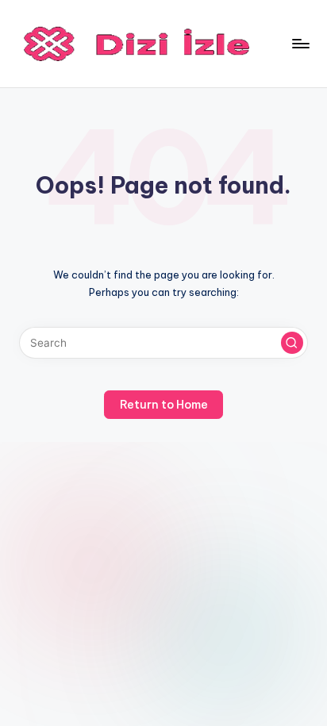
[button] (292, 343)
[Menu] (300, 43)
